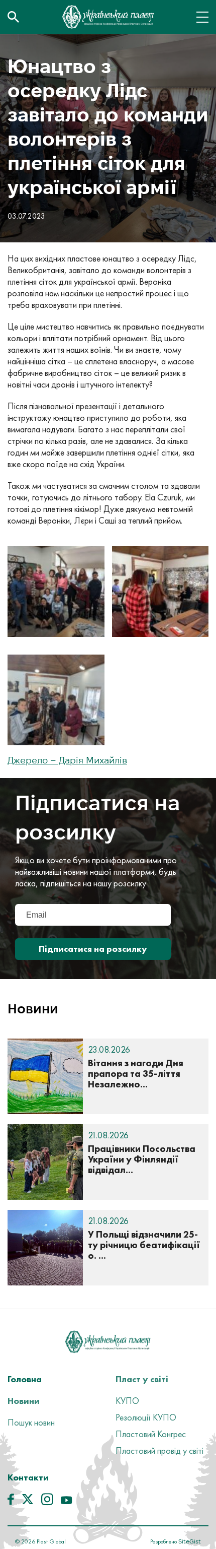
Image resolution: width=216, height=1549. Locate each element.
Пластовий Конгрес (151, 1434)
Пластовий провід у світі (159, 1450)
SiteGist (189, 1541)
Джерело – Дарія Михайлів (67, 760)
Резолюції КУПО (146, 1417)
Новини (24, 1400)
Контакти (28, 1477)
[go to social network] (11, 1502)
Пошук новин (31, 1422)
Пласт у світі (142, 1379)
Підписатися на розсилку (93, 948)
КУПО (127, 1400)
